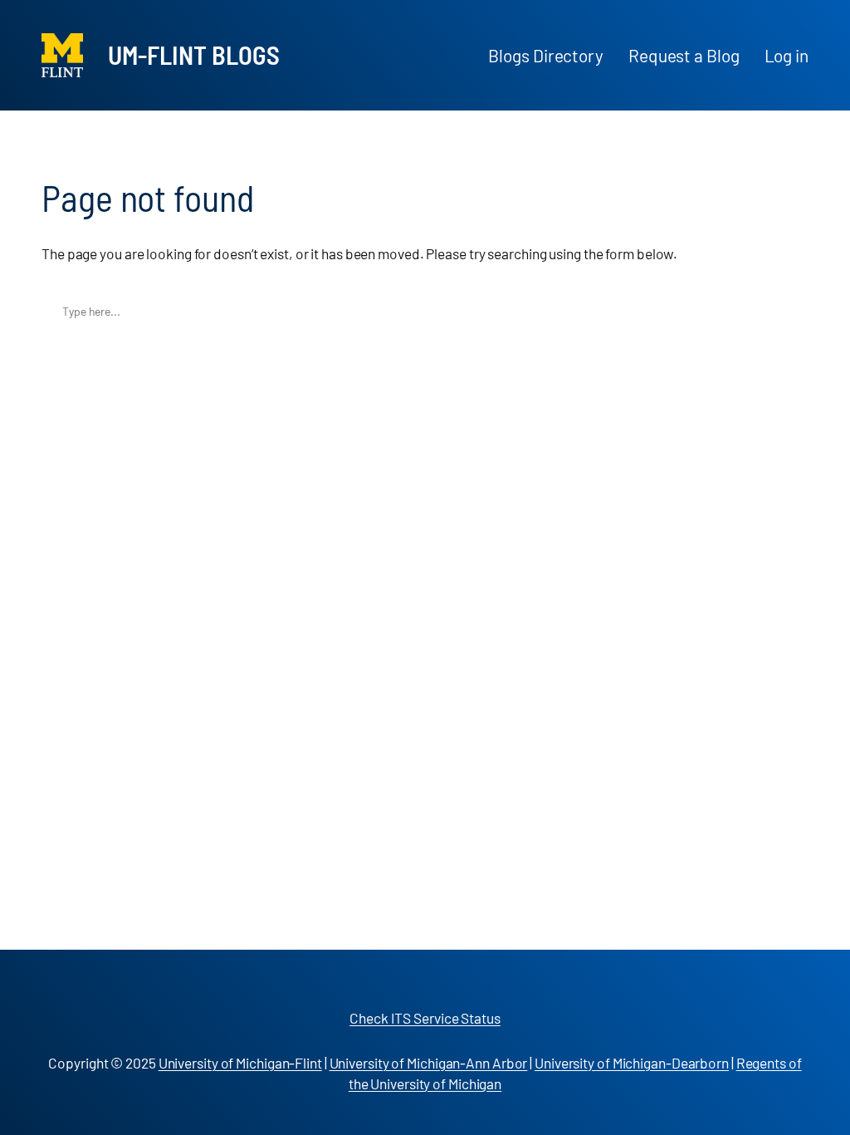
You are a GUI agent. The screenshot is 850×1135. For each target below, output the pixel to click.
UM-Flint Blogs (194, 54)
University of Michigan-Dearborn (632, 1062)
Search (791, 311)
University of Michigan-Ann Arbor (429, 1062)
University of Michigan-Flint (240, 1062)
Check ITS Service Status (425, 1018)
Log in (786, 55)
